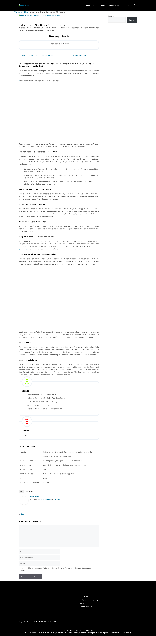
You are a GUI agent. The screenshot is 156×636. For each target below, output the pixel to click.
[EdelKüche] (24, 507)
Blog (127, 5)
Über (21, 491)
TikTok (41, 499)
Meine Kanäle (114, 5)
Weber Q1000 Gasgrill (80, 55)
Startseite (18, 12)
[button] (134, 5)
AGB (82, 603)
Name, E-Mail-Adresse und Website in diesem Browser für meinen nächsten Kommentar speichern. (56, 569)
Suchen (111, 16)
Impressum (84, 596)
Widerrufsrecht (86, 607)
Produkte (88, 5)
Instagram (57, 499)
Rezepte (101, 5)
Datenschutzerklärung (89, 600)
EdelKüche (34, 496)
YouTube (48, 499)
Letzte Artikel (29, 491)
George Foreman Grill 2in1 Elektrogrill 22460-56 (38, 55)
